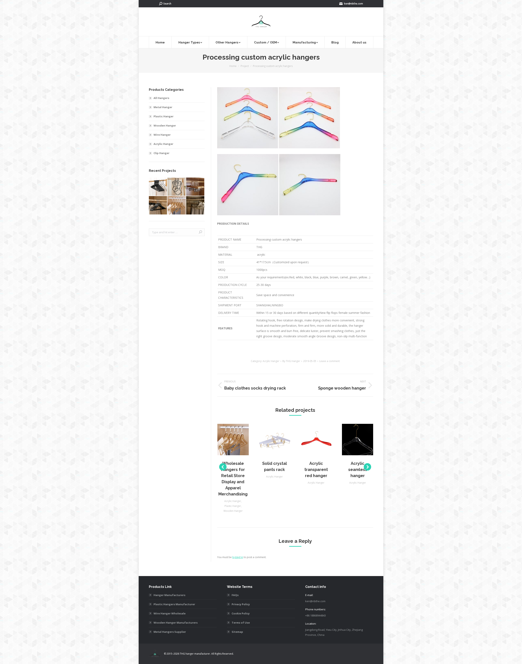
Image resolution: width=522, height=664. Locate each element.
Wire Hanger (162, 135)
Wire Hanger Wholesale (170, 613)
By (291, 361)
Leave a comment (329, 361)
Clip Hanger (161, 153)
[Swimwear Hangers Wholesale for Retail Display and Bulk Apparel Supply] (176, 187)
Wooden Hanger (233, 511)
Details (238, 439)
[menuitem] (160, 42)
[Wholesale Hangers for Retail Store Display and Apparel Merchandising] (176, 205)
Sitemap (237, 632)
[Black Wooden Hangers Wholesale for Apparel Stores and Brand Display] (158, 205)
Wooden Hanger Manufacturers (176, 622)
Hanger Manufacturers (169, 595)
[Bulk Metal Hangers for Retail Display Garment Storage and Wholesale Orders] (158, 187)
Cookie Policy (241, 613)
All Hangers (161, 98)
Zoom (227, 439)
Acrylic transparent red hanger (316, 469)
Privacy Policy (241, 604)
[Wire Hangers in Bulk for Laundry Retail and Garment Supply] (195, 205)
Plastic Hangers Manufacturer (174, 604)
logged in (237, 557)
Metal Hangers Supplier (170, 632)
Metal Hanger (163, 107)
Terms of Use (241, 622)
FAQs (235, 595)
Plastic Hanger (233, 506)
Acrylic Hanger (271, 361)
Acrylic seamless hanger (357, 469)
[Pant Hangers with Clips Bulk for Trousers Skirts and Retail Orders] (195, 187)
